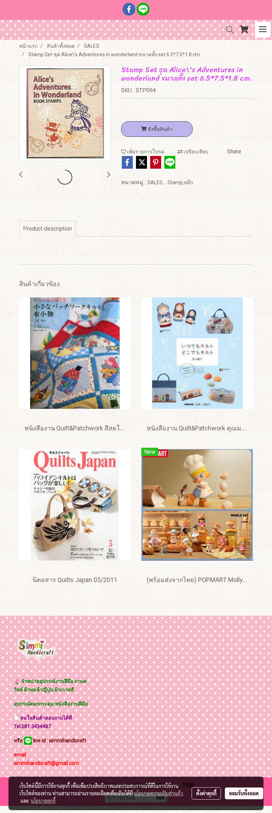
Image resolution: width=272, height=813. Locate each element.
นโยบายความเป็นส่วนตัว (158, 793)
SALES (155, 182)
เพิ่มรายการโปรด (145, 152)
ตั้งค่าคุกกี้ (206, 793)
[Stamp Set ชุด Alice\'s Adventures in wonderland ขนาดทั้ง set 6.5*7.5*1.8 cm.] (64, 114)
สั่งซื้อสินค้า (159, 129)
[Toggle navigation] (263, 29)
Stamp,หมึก (180, 182)
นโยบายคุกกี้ (43, 800)
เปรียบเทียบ (195, 152)
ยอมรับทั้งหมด (244, 793)
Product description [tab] (47, 228)
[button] (227, 30)
